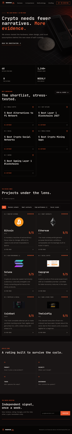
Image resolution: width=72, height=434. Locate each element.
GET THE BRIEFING (63, 3)
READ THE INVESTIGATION (10, 43)
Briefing (51, 3)
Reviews (19, 3)
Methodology (41, 3)
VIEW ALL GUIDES (61, 92)
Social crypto (54, 207)
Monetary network (13, 207)
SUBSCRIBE (65, 413)
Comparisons (29, 3)
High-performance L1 (41, 207)
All (4, 207)
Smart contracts (27, 207)
